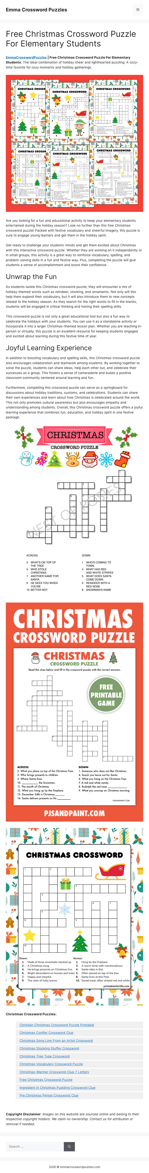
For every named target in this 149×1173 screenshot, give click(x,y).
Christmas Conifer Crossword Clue (46, 1033)
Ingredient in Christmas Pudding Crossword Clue (57, 1088)
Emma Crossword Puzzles (36, 10)
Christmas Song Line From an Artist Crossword (56, 1041)
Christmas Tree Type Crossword (45, 1056)
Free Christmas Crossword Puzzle (46, 1080)
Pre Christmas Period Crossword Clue (49, 1095)
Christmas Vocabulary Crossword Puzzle (51, 1064)
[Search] (69, 1146)
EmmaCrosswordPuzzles (26, 57)
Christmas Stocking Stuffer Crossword (49, 1048)
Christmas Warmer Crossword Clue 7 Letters (54, 1072)
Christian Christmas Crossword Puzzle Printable (57, 1025)
